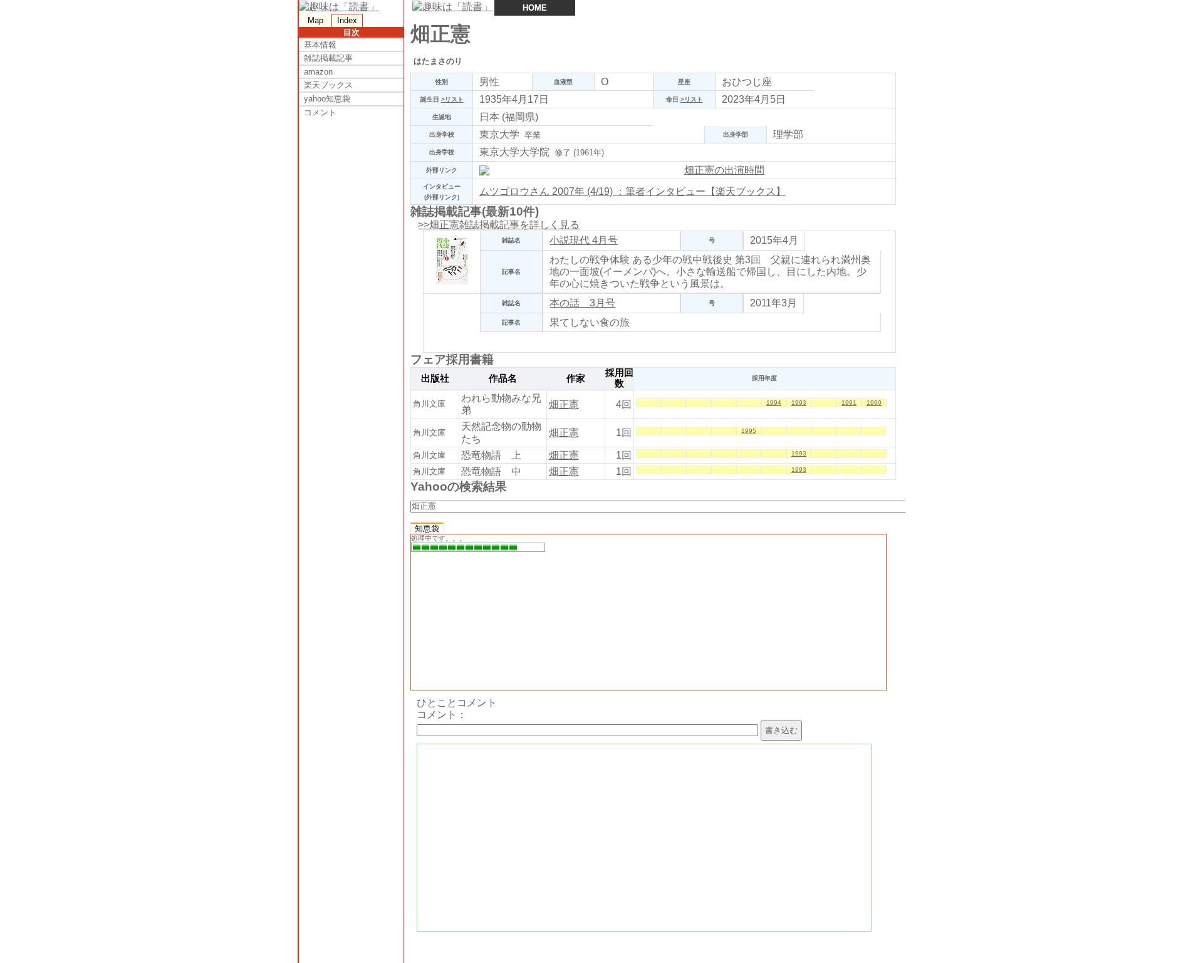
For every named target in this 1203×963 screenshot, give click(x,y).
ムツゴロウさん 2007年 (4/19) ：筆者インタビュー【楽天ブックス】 (632, 191)
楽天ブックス (328, 85)
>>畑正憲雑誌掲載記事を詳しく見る (499, 224)
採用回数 (619, 378)
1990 (874, 402)
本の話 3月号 (582, 303)
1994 (773, 402)
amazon (318, 71)
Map (315, 20)
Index (347, 20)
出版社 (435, 378)
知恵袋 (427, 528)
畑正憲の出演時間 (724, 170)
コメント (320, 112)
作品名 (503, 378)
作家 (575, 378)
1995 (748, 430)
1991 (849, 402)
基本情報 (320, 44)
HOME (535, 8)
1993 (798, 402)
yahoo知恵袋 (327, 98)
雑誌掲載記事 (328, 58)
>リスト (452, 99)
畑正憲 (564, 404)
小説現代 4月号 (583, 240)
